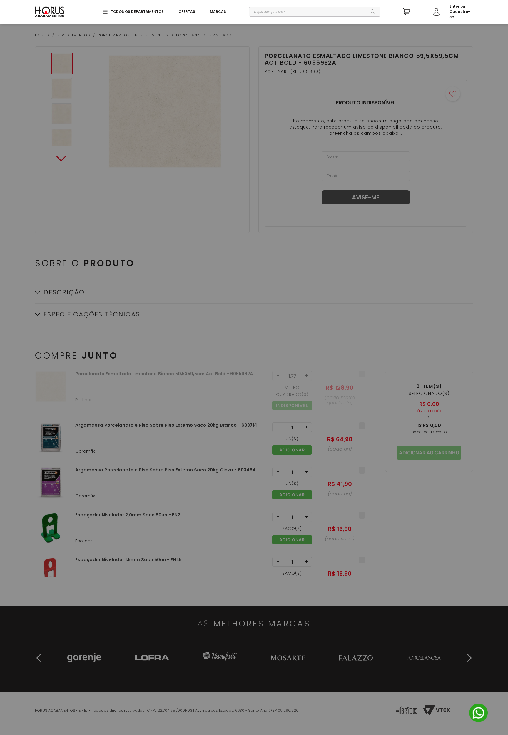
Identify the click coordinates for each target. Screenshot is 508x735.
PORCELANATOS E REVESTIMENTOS (133, 35)
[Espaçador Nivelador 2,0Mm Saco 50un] (50, 531)
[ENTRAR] (453, 12)
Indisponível (292, 405)
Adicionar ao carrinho (429, 453)
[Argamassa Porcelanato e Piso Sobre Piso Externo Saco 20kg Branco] (50, 441)
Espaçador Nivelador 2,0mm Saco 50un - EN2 (127, 515)
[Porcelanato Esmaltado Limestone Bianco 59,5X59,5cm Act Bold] (50, 393)
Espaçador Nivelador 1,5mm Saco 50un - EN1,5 (128, 560)
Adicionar (292, 449)
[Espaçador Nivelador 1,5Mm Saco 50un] (50, 576)
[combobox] (314, 12)
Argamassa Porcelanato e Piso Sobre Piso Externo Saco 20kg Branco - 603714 (166, 425)
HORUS (42, 35)
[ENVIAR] (366, 197)
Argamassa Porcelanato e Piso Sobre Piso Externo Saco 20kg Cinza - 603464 (165, 470)
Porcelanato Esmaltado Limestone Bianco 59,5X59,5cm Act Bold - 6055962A (164, 374)
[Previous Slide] (39, 658)
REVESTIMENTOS (73, 35)
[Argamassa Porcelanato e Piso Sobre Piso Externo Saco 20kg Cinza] (50, 486)
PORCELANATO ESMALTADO (204, 35)
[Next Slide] (469, 658)
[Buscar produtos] (373, 11)
